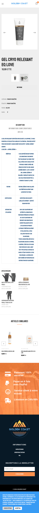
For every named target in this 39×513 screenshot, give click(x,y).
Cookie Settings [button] (8, 508)
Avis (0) (20, 132)
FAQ (19, 455)
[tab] (20, 125)
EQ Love (8, 108)
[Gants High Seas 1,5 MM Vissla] (9, 277)
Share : (3, 112)
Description (20, 125)
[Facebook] (7, 112)
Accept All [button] (18, 508)
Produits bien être (11, 99)
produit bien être (11, 103)
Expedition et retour (19, 452)
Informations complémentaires (20, 128)
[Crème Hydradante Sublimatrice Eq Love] (26, 277)
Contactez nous (20, 449)
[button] (36, 4)
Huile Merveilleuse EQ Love (8, 351)
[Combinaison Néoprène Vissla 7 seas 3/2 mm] (9, 295)
